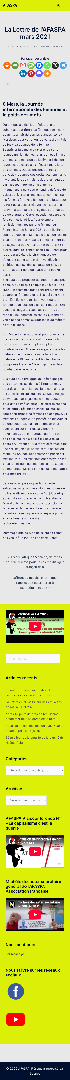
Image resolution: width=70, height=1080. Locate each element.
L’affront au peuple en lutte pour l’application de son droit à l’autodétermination (35, 583)
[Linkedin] (23, 73)
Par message (15, 954)
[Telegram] (63, 65)
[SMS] (31, 65)
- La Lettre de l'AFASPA (46, 46)
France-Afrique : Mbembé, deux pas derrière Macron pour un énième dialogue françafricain (35, 562)
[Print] (7, 65)
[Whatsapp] (47, 65)
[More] (47, 73)
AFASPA (10, 5)
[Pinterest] (31, 73)
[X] (55, 65)
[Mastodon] (39, 73)
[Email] (15, 65)
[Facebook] (39, 65)
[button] (58, 5)
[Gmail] (23, 65)
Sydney (35, 1073)
